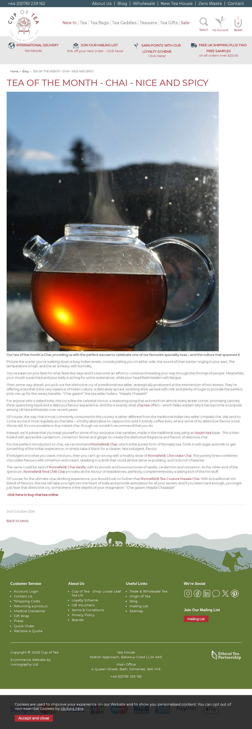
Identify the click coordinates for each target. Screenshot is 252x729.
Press (18, 621)
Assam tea (203, 433)
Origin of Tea (139, 596)
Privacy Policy (83, 615)
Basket (238, 27)
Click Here (161, 50)
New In (70, 22)
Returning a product (31, 606)
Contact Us (23, 596)
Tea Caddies (124, 22)
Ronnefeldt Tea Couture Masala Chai (170, 479)
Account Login (26, 591)
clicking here (72, 708)
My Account (220, 30)
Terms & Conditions (88, 610)
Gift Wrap (21, 616)
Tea (83, 22)
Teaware (148, 22)
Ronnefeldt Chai (104, 444)
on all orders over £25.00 (223, 50)
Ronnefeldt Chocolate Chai (169, 455)
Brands (77, 620)
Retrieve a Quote (28, 631)
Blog (122, 3)
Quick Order (24, 626)
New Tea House (177, 3)
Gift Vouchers (83, 605)
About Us (102, 3)
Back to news (17, 521)
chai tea (143, 405)
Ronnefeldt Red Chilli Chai (44, 471)
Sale (185, 22)
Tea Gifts (169, 22)
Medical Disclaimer (30, 611)
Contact (236, 3)
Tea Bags (99, 22)
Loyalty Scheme (85, 600)
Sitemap (136, 611)
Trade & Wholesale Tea (148, 591)
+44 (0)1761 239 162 (26, 3)
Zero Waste (210, 3)
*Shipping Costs (27, 601)
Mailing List (138, 606)
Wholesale (144, 3)
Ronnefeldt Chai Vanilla (67, 467)
